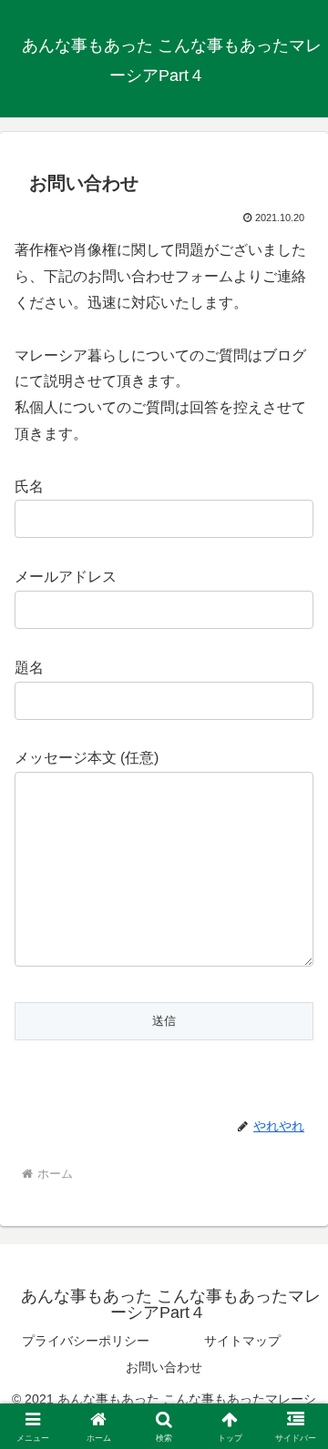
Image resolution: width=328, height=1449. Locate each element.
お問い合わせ (164, 1367)
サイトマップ (242, 1340)
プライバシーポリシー (85, 1340)
